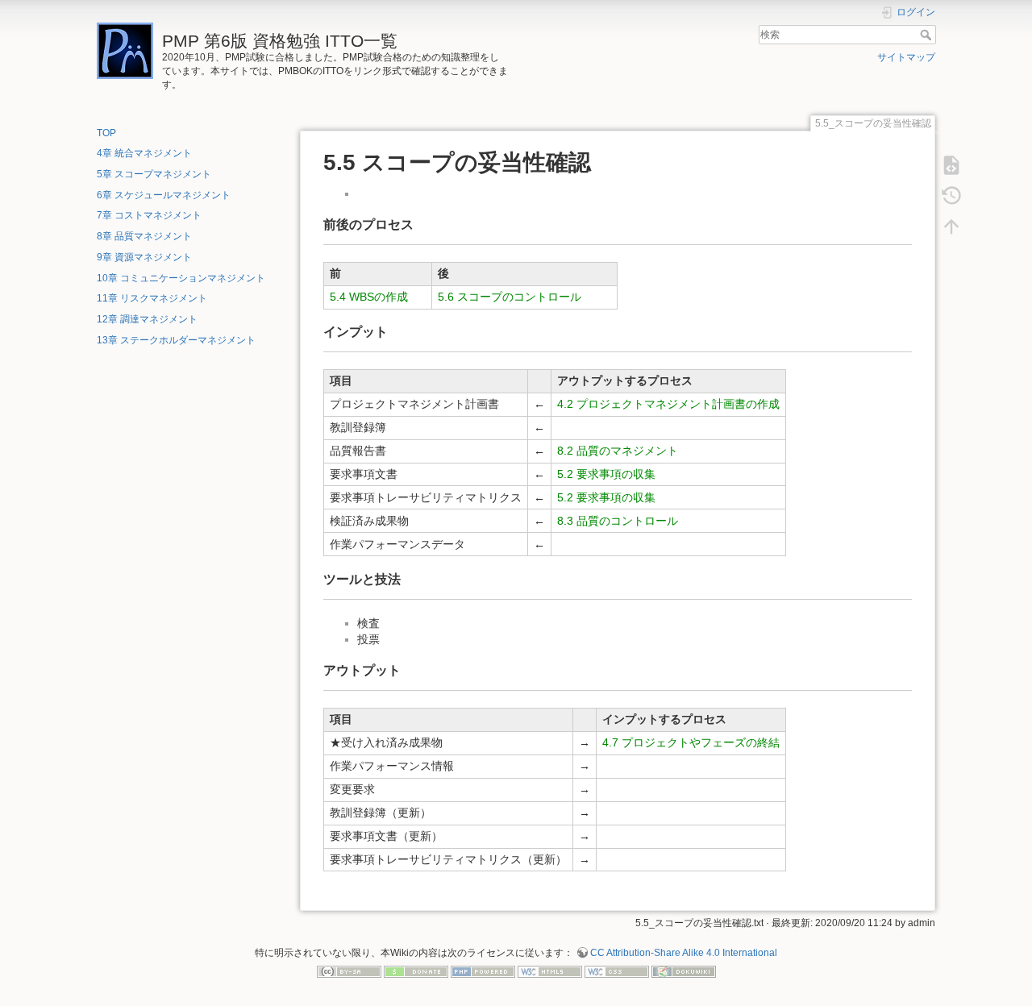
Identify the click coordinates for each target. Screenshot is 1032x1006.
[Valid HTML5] (550, 971)
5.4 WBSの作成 (369, 296)
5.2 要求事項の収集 (606, 474)
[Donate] (416, 971)
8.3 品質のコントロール (617, 520)
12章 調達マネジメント (147, 319)
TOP (106, 133)
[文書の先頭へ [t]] (951, 226)
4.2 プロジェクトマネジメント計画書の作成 (668, 403)
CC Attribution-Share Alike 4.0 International (683, 952)
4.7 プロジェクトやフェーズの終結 (691, 742)
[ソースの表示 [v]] (951, 165)
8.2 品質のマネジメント (617, 450)
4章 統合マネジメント (144, 153)
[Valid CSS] (617, 971)
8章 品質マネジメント (144, 236)
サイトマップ (906, 57)
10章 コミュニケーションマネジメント (181, 278)
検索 (927, 34)
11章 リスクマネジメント (152, 298)
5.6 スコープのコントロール (509, 296)
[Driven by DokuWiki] (683, 971)
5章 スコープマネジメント (154, 174)
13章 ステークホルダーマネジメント (176, 340)
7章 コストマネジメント (149, 215)
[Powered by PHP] (483, 971)
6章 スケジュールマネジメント (164, 195)
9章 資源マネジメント (144, 257)
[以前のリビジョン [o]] (951, 196)
